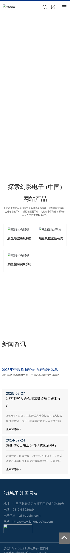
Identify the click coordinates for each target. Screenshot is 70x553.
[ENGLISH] (53, 6)
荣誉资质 (35, 302)
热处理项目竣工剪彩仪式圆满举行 (31, 445)
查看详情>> (13, 429)
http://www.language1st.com (33, 521)
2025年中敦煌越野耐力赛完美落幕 (30, 369)
